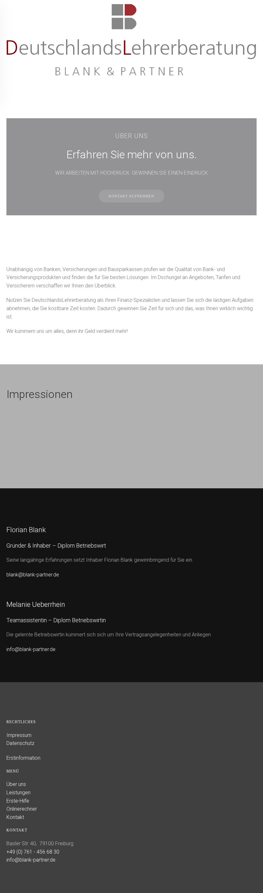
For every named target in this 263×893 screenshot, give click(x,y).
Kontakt (15, 817)
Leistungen (18, 793)
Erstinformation (23, 758)
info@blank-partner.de (30, 649)
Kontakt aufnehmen (131, 196)
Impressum (18, 735)
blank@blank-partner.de (32, 575)
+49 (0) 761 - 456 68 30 (32, 852)
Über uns (16, 784)
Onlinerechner (21, 809)
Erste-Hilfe (17, 801)
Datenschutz (20, 743)
